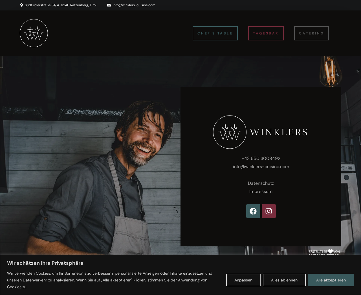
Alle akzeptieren (331, 280)
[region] (180, 275)
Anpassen (243, 280)
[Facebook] (253, 211)
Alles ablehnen (284, 280)
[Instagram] (269, 211)
